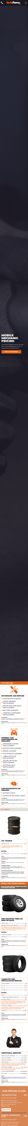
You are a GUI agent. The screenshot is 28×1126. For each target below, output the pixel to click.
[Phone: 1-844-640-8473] (2, 3)
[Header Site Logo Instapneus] (13, 2)
